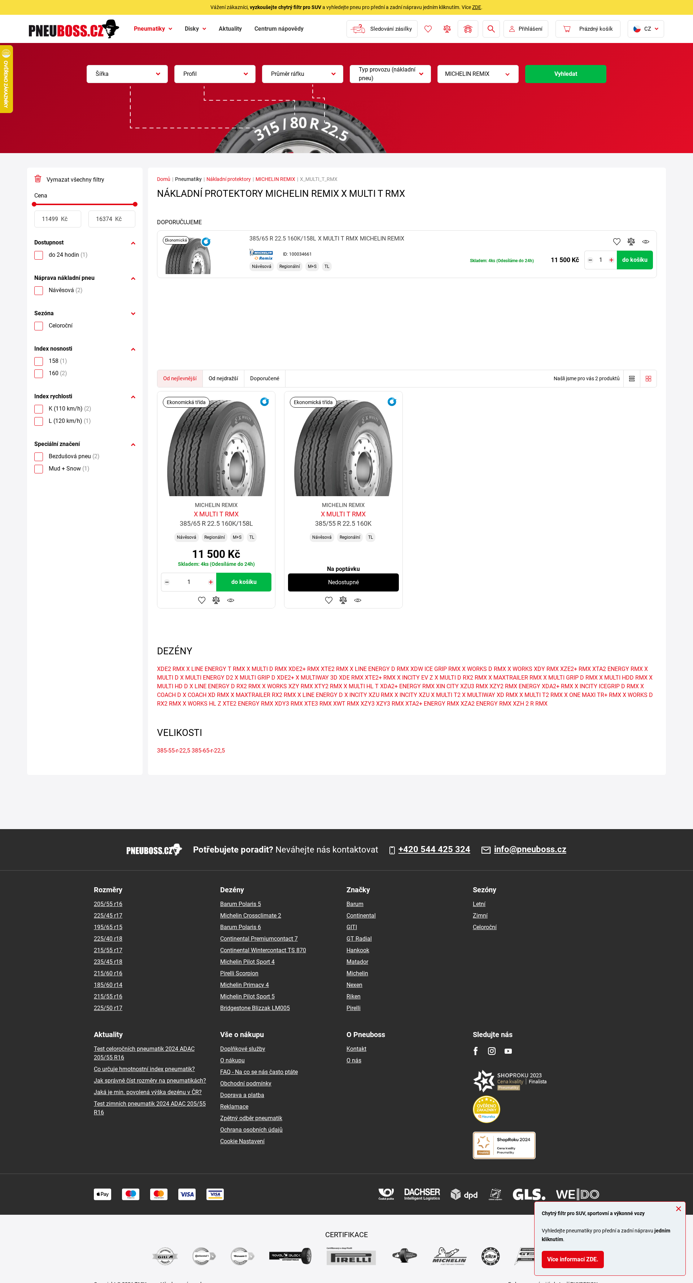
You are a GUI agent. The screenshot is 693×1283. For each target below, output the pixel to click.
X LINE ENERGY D (320, 695)
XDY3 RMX (289, 703)
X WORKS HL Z (202, 703)
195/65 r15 (108, 927)
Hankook (357, 950)
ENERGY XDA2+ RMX (546, 686)
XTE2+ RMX (380, 677)
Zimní (480, 915)
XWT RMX (346, 703)
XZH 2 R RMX (530, 703)
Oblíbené (428, 29)
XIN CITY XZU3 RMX (462, 686)
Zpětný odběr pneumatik (251, 1118)
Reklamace (234, 1106)
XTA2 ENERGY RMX (617, 669)
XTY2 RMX (328, 686)
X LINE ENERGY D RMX (379, 669)
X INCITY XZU (412, 695)
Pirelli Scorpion (239, 973)
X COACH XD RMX (206, 695)
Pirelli (353, 1008)
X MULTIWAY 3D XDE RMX (329, 677)
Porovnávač (447, 29)
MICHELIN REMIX (275, 179)
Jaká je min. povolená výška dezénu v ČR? (148, 1092)
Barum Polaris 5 (240, 904)
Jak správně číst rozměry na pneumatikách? (150, 1080)
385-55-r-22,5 (173, 750)
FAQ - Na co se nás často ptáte (259, 1072)
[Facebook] (475, 1051)
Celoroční (485, 927)
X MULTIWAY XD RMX (490, 695)
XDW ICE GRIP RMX (435, 669)
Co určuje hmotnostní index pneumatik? (144, 1069)
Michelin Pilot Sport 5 (247, 996)
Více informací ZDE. (572, 1259)
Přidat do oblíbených (616, 241)
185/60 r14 (108, 984)
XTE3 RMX (318, 703)
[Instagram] (491, 1051)
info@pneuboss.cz (530, 849)
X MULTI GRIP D (255, 677)
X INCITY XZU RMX (368, 695)
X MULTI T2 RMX (541, 695)
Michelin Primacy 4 (244, 984)
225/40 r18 (108, 938)
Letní (479, 904)
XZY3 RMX (390, 703)
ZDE (476, 7)
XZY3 (368, 703)
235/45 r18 (108, 961)
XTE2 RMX (334, 669)
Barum (354, 904)
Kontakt (356, 1048)
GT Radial (359, 938)
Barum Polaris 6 (240, 927)
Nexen (354, 984)
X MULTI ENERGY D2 (206, 677)
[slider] (34, 204)
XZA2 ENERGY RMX (486, 703)
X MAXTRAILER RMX (515, 677)
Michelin (357, 973)
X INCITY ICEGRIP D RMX (607, 686)
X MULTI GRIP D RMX (570, 677)
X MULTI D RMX (267, 669)
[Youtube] (508, 1051)
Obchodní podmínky (245, 1083)
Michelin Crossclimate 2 (250, 915)
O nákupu (232, 1060)
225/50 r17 (108, 1008)
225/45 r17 (108, 915)
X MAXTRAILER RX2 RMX (263, 695)
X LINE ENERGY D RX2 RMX (225, 686)
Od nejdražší (223, 378)
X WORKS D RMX (484, 669)
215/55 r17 (108, 950)
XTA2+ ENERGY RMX (432, 703)
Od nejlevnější (180, 378)
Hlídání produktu (645, 241)
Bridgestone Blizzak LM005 (255, 1008)
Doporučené (264, 378)
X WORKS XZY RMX (287, 686)
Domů (163, 179)
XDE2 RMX (171, 669)
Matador (357, 961)
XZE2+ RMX (575, 669)
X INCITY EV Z (415, 677)
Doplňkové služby (242, 1048)
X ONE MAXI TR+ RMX (592, 695)
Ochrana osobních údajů (251, 1129)
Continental (361, 915)
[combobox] (127, 74)
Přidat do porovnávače (631, 241)
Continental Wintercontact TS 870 (263, 950)
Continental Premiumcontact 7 (259, 938)
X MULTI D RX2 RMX (461, 677)
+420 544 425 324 (434, 849)
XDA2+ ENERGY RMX (407, 686)
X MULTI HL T (361, 686)
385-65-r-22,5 (208, 750)
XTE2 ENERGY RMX (248, 703)
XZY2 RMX (503, 686)
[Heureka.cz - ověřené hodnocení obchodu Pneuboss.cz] (490, 1108)
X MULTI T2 (446, 695)
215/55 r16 (108, 996)
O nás (353, 1060)
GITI (351, 927)
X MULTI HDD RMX (623, 677)
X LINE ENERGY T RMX (215, 669)
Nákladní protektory (228, 179)
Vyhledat (565, 73)
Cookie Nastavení (242, 1141)
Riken (353, 996)
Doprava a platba (242, 1095)
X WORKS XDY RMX (533, 669)
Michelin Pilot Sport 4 (247, 961)
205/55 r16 (108, 904)
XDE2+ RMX (303, 669)
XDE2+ (285, 677)
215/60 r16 (108, 973)
